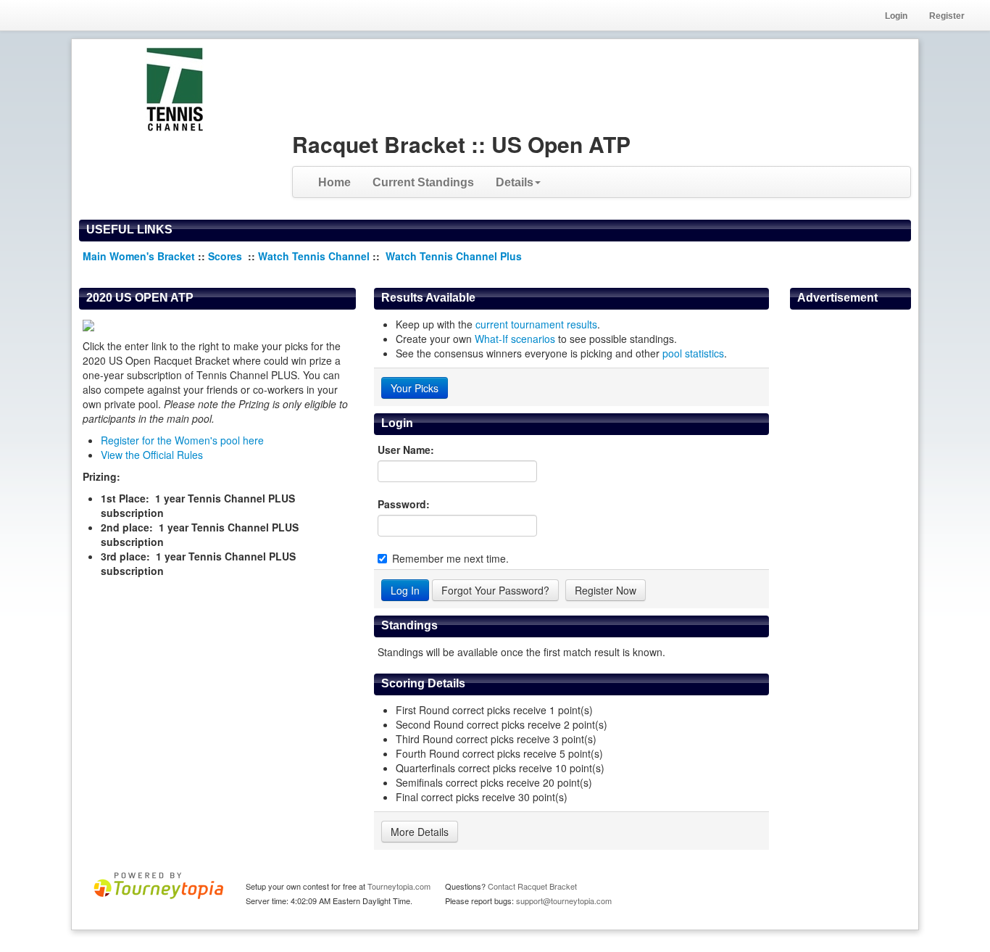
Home (334, 182)
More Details (420, 831)
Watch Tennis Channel (315, 256)
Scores (226, 256)
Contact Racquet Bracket (532, 886)
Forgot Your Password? (495, 590)
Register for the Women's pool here (182, 440)
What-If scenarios (515, 338)
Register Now (605, 590)
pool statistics (693, 353)
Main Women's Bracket (139, 256)
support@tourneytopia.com (564, 900)
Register (947, 16)
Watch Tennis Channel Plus (454, 256)
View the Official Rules (152, 454)
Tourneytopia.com (398, 886)
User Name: (406, 449)
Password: (404, 504)
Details (514, 182)
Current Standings (423, 182)
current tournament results (536, 324)
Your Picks (414, 388)
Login (896, 16)
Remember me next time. (450, 558)
